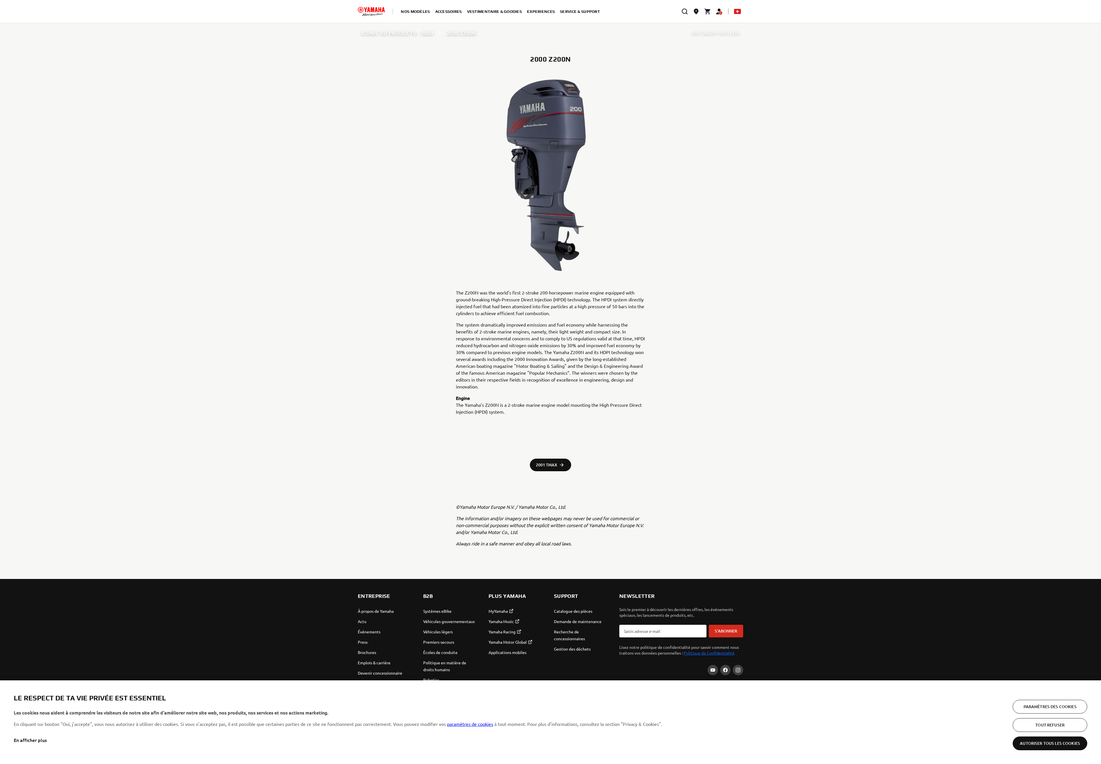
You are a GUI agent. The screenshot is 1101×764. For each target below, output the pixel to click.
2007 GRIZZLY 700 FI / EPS (716, 33)
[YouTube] (713, 670)
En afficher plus (30, 740)
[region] (550, 722)
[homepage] (371, 11)
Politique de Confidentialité (709, 652)
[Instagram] (738, 670)
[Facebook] (725, 670)
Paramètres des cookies (1050, 706)
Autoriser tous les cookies (1050, 743)
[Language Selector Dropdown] (737, 11)
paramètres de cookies (470, 724)
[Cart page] (707, 11)
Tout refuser (1050, 725)
